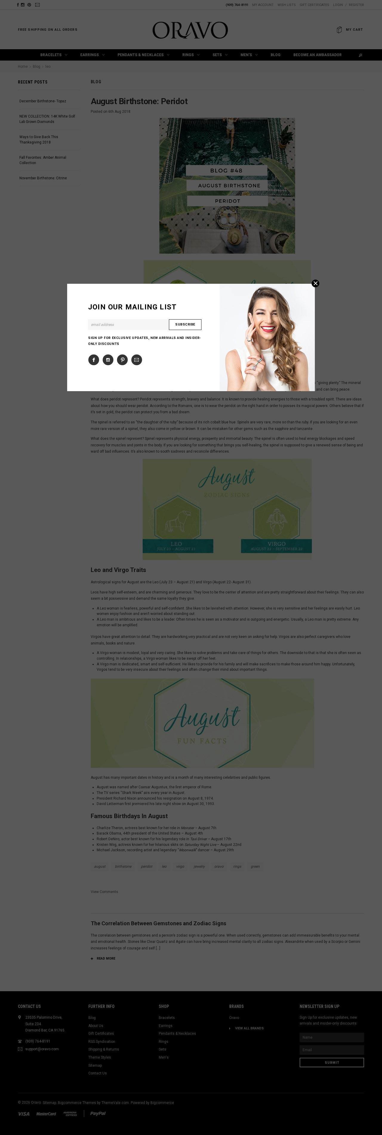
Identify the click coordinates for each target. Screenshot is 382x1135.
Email (136, 359)
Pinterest (122, 359)
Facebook (93, 359)
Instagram (108, 359)
